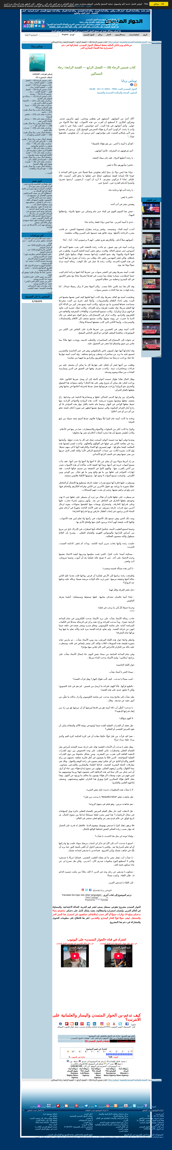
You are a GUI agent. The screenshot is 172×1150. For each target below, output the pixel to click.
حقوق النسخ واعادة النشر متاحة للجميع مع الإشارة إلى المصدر (70, 1135)
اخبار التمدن (88, 1114)
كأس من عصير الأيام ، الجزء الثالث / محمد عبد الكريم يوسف (37, 278)
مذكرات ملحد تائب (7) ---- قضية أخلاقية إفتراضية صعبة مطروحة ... (39, 154)
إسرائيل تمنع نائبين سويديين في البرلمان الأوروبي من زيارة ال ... (39, 212)
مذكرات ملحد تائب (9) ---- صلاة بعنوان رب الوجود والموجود (39, 145)
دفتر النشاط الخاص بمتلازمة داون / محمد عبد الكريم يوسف (38, 255)
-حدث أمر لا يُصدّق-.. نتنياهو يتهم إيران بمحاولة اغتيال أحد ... (39, 203)
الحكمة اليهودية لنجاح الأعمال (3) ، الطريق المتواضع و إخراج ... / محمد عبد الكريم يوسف (38, 267)
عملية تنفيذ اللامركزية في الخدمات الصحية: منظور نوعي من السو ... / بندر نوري (37, 240)
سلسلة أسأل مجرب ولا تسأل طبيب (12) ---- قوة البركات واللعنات (37, 167)
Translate (104, 900)
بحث (111, 1064)
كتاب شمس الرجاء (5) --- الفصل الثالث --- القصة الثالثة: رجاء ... (38, 81)
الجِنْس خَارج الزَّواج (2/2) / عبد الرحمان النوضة (39, 246)
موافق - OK (158, 4)
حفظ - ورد (73, 1061)
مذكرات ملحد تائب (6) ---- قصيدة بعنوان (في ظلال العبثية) (38, 163)
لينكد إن (91, 1107)
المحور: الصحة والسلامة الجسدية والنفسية (117, 92)
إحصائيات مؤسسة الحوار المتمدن (152, 1122)
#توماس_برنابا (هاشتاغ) (102, 890)
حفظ (119, 1064)
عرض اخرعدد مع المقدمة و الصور (151, 1118)
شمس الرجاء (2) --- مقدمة (40, 94)
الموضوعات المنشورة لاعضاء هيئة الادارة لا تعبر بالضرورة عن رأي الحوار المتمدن (63, 1137)
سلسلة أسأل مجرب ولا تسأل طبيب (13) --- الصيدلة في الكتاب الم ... (37, 158)
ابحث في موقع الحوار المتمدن (46, 1129)
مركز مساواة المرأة (121, 1116)
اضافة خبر (53, 1116)
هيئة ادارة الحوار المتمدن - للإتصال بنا (150, 1120)
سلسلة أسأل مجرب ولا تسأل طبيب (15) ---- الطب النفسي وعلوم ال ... (37, 133)
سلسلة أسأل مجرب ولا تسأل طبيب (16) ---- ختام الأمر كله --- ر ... (37, 124)
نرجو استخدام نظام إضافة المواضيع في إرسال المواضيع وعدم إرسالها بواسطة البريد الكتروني (129, 1137)
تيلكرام (88, 1027)
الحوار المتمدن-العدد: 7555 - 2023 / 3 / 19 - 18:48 (113, 89)
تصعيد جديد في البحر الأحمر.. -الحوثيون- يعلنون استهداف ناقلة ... (38, 199)
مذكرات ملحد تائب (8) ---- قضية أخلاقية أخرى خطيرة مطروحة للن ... (38, 149)
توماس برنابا (113, 42)
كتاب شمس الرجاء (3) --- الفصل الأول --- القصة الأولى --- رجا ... (38, 90)
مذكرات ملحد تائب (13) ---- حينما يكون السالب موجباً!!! (38, 106)
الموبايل (60, 1027)
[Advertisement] (151, 81)
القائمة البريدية (87, 1125)
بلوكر (72, 1027)
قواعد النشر (159, 1125)
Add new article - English (46, 1122)
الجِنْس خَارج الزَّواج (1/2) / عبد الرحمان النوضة (39, 251)
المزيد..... (157, 356)
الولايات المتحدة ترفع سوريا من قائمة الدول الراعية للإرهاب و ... (37, 189)
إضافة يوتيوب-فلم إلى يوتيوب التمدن (43, 1118)
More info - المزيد (83, 6)
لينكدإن (94, 1027)
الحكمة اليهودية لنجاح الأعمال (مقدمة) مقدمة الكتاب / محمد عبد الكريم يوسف (39, 261)
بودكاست (33, 1107)
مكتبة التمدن (123, 1131)
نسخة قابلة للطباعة (117, 1061)
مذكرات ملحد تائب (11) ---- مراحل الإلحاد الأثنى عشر (38, 120)
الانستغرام (102, 1027)
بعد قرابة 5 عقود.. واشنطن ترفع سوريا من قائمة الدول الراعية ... (39, 208)
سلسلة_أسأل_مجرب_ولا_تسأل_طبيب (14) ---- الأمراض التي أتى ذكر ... (37, 140)
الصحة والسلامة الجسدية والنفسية (133, 42)
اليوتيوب (114, 1027)
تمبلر (76, 1027)
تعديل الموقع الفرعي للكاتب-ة (46, 1127)
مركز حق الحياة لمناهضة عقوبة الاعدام (114, 1122)
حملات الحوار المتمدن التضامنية (81, 1116)
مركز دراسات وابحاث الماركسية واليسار (113, 1114)
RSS (108, 1027)
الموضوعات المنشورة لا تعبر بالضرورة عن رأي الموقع (143, 1135)
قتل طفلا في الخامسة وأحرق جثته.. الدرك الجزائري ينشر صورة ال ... (37, 185)
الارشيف (89, 1118)
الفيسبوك (127, 1027)
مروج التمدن (88, 1122)
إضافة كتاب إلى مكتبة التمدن (46, 1120)
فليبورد (67, 1027)
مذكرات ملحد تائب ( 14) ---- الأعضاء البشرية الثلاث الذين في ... (37, 102)
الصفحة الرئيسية (155, 42)
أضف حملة (53, 1125)
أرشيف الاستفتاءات (85, 1120)
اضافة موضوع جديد (50, 1114)
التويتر (120, 1027)
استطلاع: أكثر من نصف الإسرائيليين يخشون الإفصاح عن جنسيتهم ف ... (37, 194)
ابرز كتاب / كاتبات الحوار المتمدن (151, 1127)
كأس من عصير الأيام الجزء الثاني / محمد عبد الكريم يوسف (38, 282)
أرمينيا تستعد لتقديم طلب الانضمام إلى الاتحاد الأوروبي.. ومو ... (38, 217)
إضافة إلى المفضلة (96, 1064)
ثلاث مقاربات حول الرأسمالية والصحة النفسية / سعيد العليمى (40, 287)
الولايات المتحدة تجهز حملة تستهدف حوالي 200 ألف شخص (37, 221)
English (89, 1129)
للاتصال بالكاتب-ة (78, 1064)
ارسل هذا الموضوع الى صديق (93, 1061)
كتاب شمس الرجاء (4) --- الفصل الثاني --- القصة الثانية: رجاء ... (38, 86)
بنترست (82, 1027)
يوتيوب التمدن (123, 1129)
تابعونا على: (133, 1025)
